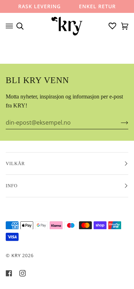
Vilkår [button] (15, 163)
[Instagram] (22, 273)
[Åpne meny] (11, 26)
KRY (16, 255)
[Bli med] (118, 122)
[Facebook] (9, 273)
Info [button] (12, 185)
